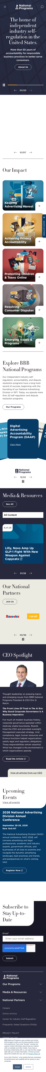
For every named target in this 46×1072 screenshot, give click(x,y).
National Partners (14, 1000)
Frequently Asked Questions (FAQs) (20, 1024)
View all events (11, 802)
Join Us (10, 601)
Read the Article (14, 759)
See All (9, 504)
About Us (23, 67)
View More (15, 444)
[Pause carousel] (23, 481)
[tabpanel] (23, 549)
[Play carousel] (4, 85)
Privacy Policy (33, 1054)
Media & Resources (15, 992)
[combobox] (23, 515)
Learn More (12, 143)
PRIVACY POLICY (11, 1033)
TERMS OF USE (10, 1038)
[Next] (30, 152)
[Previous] (15, 90)
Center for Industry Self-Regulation (19, 1019)
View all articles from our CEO (26, 773)
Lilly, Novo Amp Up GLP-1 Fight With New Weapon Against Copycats (21, 553)
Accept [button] (17, 1067)
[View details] (39, 206)
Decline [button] (28, 1067)
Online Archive (10, 1013)
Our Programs (13, 407)
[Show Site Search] (42, 7)
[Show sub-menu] (40, 984)
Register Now (13, 870)
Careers (6, 1008)
